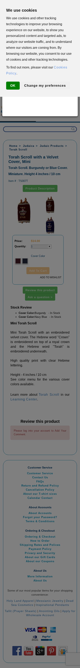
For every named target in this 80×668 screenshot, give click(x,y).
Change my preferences (45, 85)
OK (13, 85)
